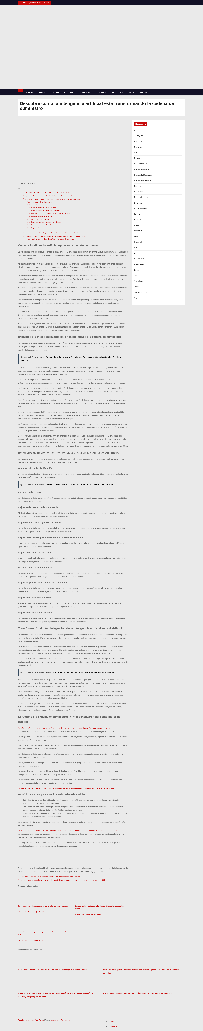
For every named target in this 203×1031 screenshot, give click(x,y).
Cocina (137, 153)
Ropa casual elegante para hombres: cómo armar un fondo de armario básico (137, 993)
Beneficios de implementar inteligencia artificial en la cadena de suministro (52, 199)
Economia (55, 92)
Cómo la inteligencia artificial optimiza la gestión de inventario (47, 192)
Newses (54, 1020)
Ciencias (138, 147)
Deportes (138, 158)
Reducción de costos (37, 205)
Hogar (136, 225)
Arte (136, 130)
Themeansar (66, 1020)
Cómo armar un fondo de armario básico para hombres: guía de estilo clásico (52, 970)
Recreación (139, 259)
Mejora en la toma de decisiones (41, 216)
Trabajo (137, 287)
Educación (138, 192)
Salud (131, 92)
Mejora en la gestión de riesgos (42, 228)
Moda (136, 236)
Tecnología (101, 92)
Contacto (143, 92)
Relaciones (139, 264)
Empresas (68, 92)
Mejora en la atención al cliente (41, 225)
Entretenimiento (140, 208)
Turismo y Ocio (117, 92)
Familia (137, 214)
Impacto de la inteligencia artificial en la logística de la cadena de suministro (53, 196)
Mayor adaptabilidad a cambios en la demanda (46, 222)
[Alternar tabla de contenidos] (20, 189)
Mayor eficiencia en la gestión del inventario (45, 210)
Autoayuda (138, 136)
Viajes (136, 298)
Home (112, 1021)
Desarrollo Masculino (143, 175)
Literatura (138, 231)
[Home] (20, 90)
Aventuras (138, 141)
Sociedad (138, 276)
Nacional (42, 92)
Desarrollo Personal (142, 181)
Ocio (136, 253)
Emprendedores (84, 92)
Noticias (29, 92)
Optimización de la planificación (41, 202)
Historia (137, 220)
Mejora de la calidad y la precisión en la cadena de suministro (51, 213)
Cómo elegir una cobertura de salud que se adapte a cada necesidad (43, 906)
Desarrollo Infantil (141, 169)
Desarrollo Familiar (142, 164)
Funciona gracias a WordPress (31, 1020)
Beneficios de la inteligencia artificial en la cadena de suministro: (52, 239)
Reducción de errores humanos (41, 219)
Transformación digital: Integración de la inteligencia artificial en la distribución (53, 233)
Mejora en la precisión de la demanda (43, 208)
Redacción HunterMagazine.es (31, 912)
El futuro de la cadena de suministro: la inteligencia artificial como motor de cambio (55, 236)
